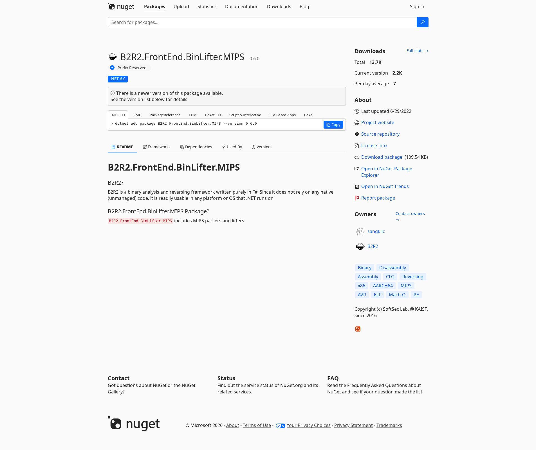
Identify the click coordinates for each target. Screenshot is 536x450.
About (232, 425)
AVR (362, 295)
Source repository (380, 134)
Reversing (412, 277)
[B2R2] (360, 246)
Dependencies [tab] (198, 146)
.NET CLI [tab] (118, 114)
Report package (378, 198)
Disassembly (392, 268)
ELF (377, 295)
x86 (361, 286)
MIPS (406, 286)
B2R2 (372, 246)
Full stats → (418, 50)
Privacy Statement (353, 425)
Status (226, 378)
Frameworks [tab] (159, 146)
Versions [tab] (264, 146)
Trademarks (389, 425)
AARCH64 (383, 286)
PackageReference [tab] (165, 114)
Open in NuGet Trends (385, 186)
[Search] (423, 22)
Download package (381, 157)
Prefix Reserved (132, 67)
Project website (377, 122)
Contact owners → (410, 216)
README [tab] (124, 146)
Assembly (368, 277)
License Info (374, 145)
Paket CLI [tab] (213, 114)
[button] (333, 125)
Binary (364, 268)
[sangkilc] (360, 232)
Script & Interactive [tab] (245, 114)
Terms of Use (257, 425)
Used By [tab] (234, 146)
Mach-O (397, 295)
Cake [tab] (308, 114)
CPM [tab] (193, 114)
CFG (390, 277)
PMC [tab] (137, 114)
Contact (119, 378)
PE (416, 295)
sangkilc (376, 231)
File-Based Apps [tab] (283, 114)
